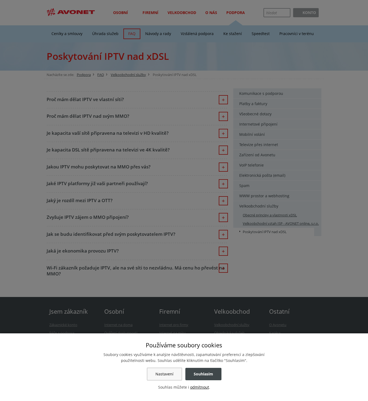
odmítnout (199, 387)
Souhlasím (203, 373)
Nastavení (164, 373)
